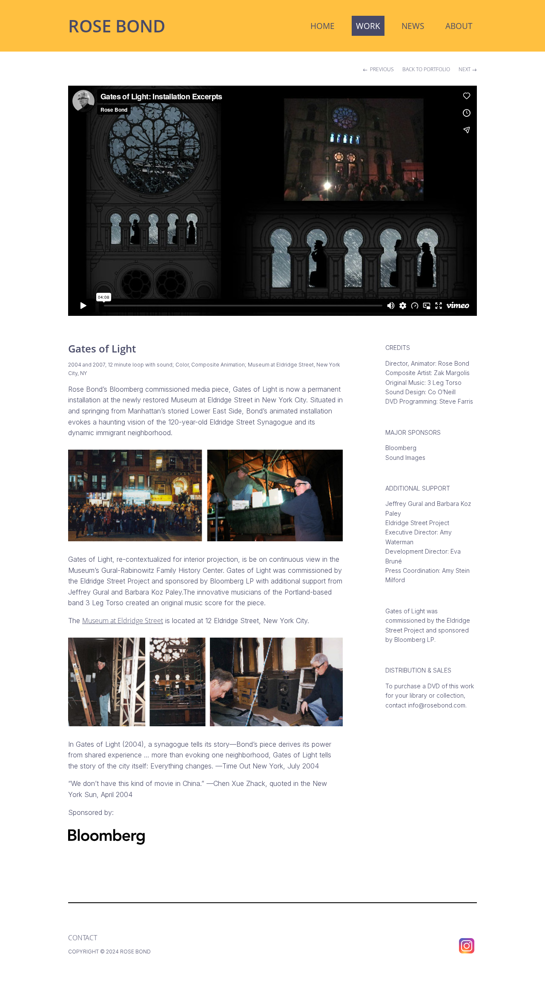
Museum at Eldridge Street (122, 620)
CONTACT (82, 937)
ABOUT (459, 26)
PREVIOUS (382, 69)
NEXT (464, 69)
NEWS (413, 26)
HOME (322, 26)
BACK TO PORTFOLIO (426, 69)
